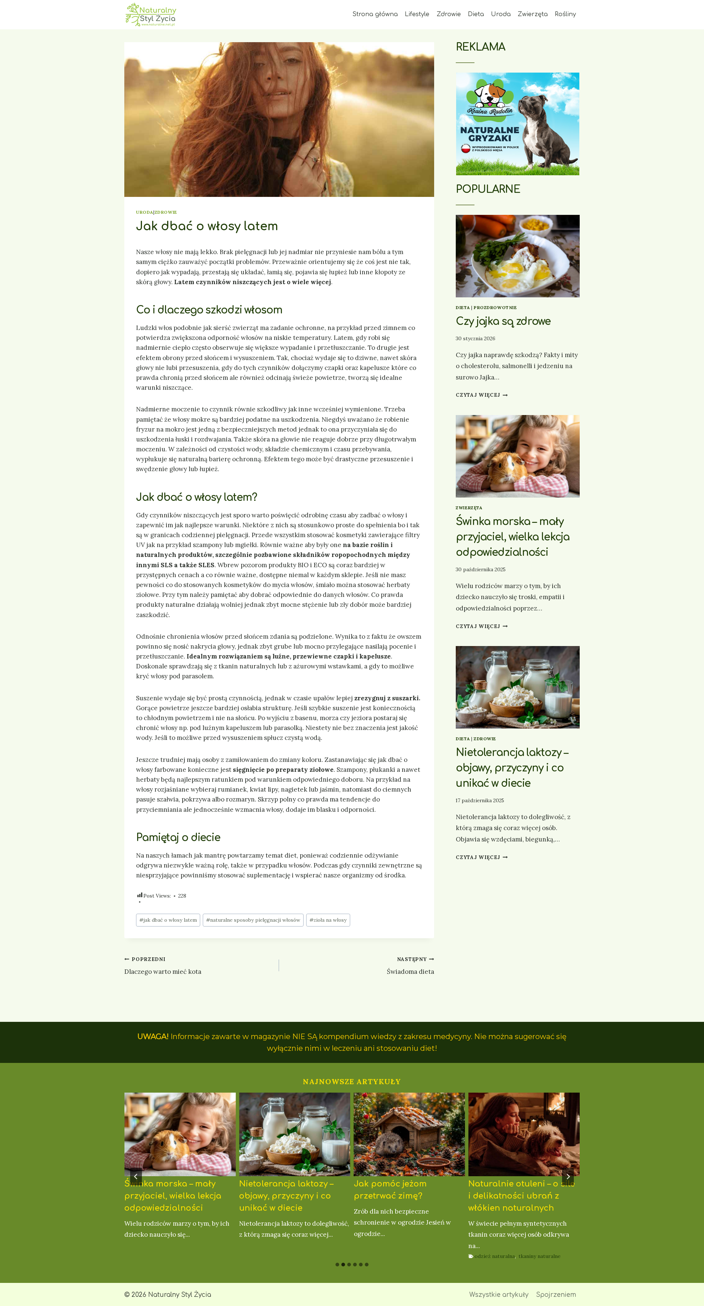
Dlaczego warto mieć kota (162, 966)
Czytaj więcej (481, 395)
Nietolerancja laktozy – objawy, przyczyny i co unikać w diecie (512, 768)
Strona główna (375, 14)
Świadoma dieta (410, 966)
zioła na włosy (327, 920)
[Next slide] (568, 1176)
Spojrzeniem (556, 1294)
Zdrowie (449, 14)
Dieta (476, 14)
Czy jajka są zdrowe (503, 321)
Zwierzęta (533, 14)
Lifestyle (417, 14)
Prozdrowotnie (495, 307)
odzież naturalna (494, 1256)
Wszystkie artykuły (498, 1294)
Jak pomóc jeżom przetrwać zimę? (390, 1190)
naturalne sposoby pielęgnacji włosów (253, 920)
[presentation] (518, 256)
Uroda (501, 14)
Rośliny (565, 14)
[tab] (337, 1264)
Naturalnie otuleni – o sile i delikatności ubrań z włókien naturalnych (521, 1196)
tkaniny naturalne (539, 1256)
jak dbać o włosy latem (168, 920)
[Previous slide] (136, 1176)
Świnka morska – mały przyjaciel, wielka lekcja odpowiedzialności (512, 537)
